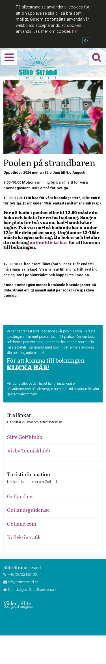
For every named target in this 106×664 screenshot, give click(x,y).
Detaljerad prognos (18, 606)
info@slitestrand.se (23, 582)
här (75, 31)
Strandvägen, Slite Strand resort (32, 589)
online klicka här (49, 242)
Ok (86, 40)
